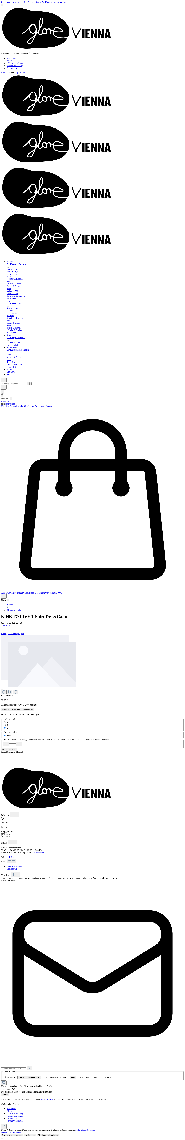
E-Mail (12, 857)
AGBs (9, 61)
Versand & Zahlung (15, 65)
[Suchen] (28, 383)
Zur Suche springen (32, 2)
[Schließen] (2, 689)
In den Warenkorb (9, 749)
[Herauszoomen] (4, 692)
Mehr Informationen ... (85, 1130)
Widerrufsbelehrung (15, 63)
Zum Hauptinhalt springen (12, 2)
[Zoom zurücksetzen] (9, 692)
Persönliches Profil (18, 406)
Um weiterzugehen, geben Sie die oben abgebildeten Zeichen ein (29, 1086)
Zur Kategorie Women (16, 264)
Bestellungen (40, 406)
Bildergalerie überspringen (12, 633)
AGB (73, 1077)
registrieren (10, 404)
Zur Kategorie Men (15, 303)
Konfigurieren (30, 1135)
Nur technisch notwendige (12, 1135)
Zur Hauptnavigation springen (54, 2)
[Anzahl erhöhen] (19, 744)
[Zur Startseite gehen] (59, 51)
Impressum (11, 58)
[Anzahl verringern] (6, 744)
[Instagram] (2, 820)
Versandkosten (47, 1099)
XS (8, 722)
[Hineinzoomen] (15, 692)
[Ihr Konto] (2, 395)
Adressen (30, 406)
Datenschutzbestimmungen (29, 1077)
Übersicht (5, 406)
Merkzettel (51, 406)
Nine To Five (6, 626)
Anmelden (6, 73)
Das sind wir (12, 869)
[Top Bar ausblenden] (2, 5)
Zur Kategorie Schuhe (16, 337)
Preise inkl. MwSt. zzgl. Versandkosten (17, 710)
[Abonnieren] (29, 1068)
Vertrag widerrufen (15, 1121)
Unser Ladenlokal (14, 866)
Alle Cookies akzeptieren (48, 1135)
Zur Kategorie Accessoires (18, 350)
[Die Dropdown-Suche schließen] (30, 383)
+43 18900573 (37, 852)
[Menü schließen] (8, 267)
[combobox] (13, 383)
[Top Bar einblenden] (4, 596)
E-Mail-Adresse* (8, 880)
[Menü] (4, 380)
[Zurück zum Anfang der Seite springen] (4, 1126)
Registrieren (20, 73)
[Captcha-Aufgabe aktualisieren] (4, 1082)
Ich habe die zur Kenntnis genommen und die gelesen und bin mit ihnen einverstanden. (60, 1077)
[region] (92, 664)
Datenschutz (12, 68)
